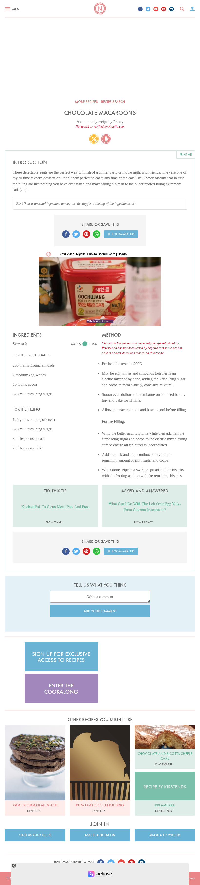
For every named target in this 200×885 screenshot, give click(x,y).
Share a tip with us (164, 835)
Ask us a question (100, 835)
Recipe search (113, 101)
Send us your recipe (35, 835)
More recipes (86, 101)
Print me (186, 154)
